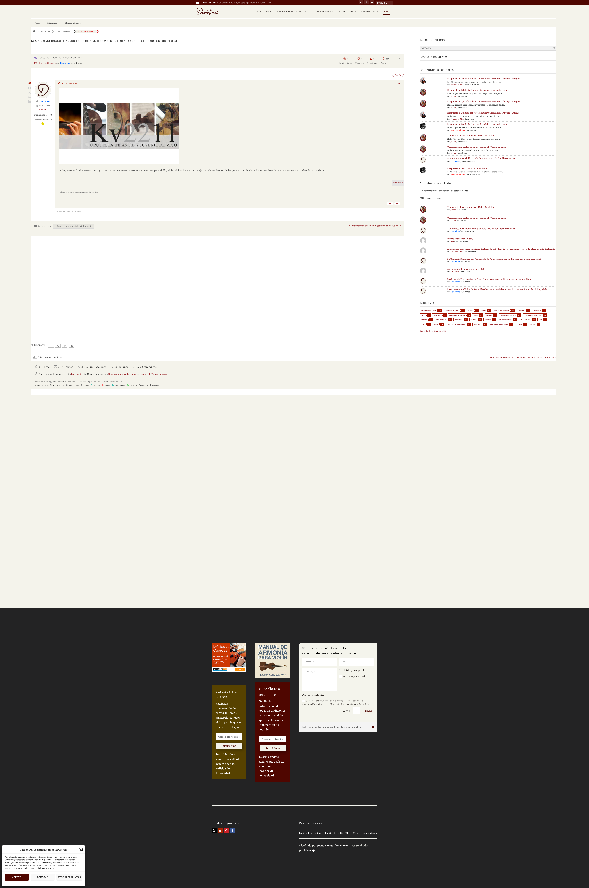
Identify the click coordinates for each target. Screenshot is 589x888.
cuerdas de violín (505, 320)
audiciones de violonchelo (456, 324)
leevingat (76, 373)
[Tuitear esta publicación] (29, 93)
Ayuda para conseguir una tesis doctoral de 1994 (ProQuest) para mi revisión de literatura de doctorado (501, 248)
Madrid (470, 310)
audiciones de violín (428, 310)
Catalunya (537, 310)
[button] (80, 849)
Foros (37, 23)
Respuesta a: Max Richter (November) (467, 168)
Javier (453, 96)
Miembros (52, 23)
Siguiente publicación (387, 225)
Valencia (519, 324)
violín (483, 310)
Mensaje (310, 850)
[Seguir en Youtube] (220, 830)
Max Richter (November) (460, 238)
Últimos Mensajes (73, 23)
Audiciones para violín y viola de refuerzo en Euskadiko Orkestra (481, 158)
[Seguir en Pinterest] (226, 830)
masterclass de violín (501, 310)
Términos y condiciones (365, 833)
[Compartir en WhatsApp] (29, 97)
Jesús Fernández (458, 130)
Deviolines (65, 63)
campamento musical (508, 315)
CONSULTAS (368, 11)
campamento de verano (532, 315)
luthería (424, 320)
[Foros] (34, 31)
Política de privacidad (353, 676)
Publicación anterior (362, 225)
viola (423, 315)
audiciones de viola (452, 310)
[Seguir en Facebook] (232, 830)
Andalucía (458, 320)
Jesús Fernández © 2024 (333, 845)
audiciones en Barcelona (499, 324)
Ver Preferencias (69, 877)
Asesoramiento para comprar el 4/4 (465, 268)
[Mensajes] (45, 109)
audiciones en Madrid (457, 315)
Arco (423, 324)
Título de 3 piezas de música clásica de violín (470, 135)
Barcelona (437, 315)
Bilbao (435, 324)
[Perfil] (40, 109)
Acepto (16, 877)
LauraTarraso (457, 251)
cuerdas (473, 320)
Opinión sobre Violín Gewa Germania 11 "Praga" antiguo (476, 146)
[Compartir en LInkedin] (29, 102)
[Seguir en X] (214, 830)
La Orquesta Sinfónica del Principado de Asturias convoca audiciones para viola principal (494, 258)
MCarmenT (456, 271)
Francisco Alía (457, 84)
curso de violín (441, 320)
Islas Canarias (525, 320)
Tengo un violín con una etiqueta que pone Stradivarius (245, 2)
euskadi (489, 315)
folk (540, 320)
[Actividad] (42, 109)
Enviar (368, 710)
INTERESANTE (322, 11)
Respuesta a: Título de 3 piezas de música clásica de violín (477, 89)
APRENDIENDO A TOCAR (291, 11)
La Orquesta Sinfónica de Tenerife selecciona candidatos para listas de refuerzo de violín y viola (497, 289)
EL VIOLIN (262, 11)
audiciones (477, 324)
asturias (488, 320)
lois (452, 241)
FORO (386, 11)
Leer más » (398, 182)
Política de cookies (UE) (337, 833)
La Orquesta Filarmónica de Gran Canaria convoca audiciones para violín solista (489, 279)
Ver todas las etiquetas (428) (433, 331)
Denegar (42, 877)
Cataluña (521, 310)
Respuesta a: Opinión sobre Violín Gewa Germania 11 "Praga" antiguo (483, 78)
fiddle (476, 315)
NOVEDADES (346, 11)
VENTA (532, 324)
